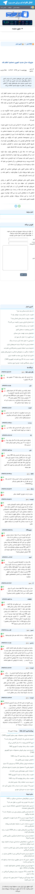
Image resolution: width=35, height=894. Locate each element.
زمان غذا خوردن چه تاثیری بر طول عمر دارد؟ (20, 802)
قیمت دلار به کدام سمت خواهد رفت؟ (22, 315)
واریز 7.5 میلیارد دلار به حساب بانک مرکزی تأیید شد (17, 786)
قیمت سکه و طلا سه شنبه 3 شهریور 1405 (20, 775)
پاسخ (23, 372)
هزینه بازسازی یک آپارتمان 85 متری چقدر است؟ (18, 739)
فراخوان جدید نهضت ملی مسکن (23, 333)
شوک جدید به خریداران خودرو (24, 789)
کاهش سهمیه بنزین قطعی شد (24, 760)
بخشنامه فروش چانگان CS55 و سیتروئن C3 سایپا (18, 763)
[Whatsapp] (19, 207)
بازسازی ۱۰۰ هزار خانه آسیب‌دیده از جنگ (21, 341)
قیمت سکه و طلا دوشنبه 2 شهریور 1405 (21, 746)
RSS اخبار (29, 44)
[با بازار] (17, 22)
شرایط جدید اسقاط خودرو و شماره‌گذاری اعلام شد (18, 348)
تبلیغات (9, 8)
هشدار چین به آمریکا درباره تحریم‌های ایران (20, 344)
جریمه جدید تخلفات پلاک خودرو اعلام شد (20, 782)
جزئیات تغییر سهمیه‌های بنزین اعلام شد (21, 771)
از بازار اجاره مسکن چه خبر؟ (25, 311)
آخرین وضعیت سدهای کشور (24, 329)
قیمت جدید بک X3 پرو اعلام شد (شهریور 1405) (19, 359)
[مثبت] (1, 376)
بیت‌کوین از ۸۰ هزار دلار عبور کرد (23, 337)
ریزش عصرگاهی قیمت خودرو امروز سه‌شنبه (20, 363)
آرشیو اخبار (19, 44)
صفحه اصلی (16, 8)
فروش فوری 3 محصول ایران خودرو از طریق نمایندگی (17, 767)
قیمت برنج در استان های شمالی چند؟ (22, 318)
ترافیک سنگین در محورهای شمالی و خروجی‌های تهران (17, 352)
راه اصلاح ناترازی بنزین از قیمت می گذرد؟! (20, 322)
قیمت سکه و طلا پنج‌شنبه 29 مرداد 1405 (21, 778)
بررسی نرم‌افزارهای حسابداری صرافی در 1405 (19, 798)
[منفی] (1, 378)
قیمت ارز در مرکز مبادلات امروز (24, 326)
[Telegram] (15, 207)
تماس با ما (3, 8)
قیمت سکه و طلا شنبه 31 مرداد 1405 (22, 756)
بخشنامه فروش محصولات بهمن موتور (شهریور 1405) (17, 735)
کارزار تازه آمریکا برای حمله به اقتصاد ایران (20, 355)
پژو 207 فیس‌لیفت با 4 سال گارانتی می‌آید (20, 743)
